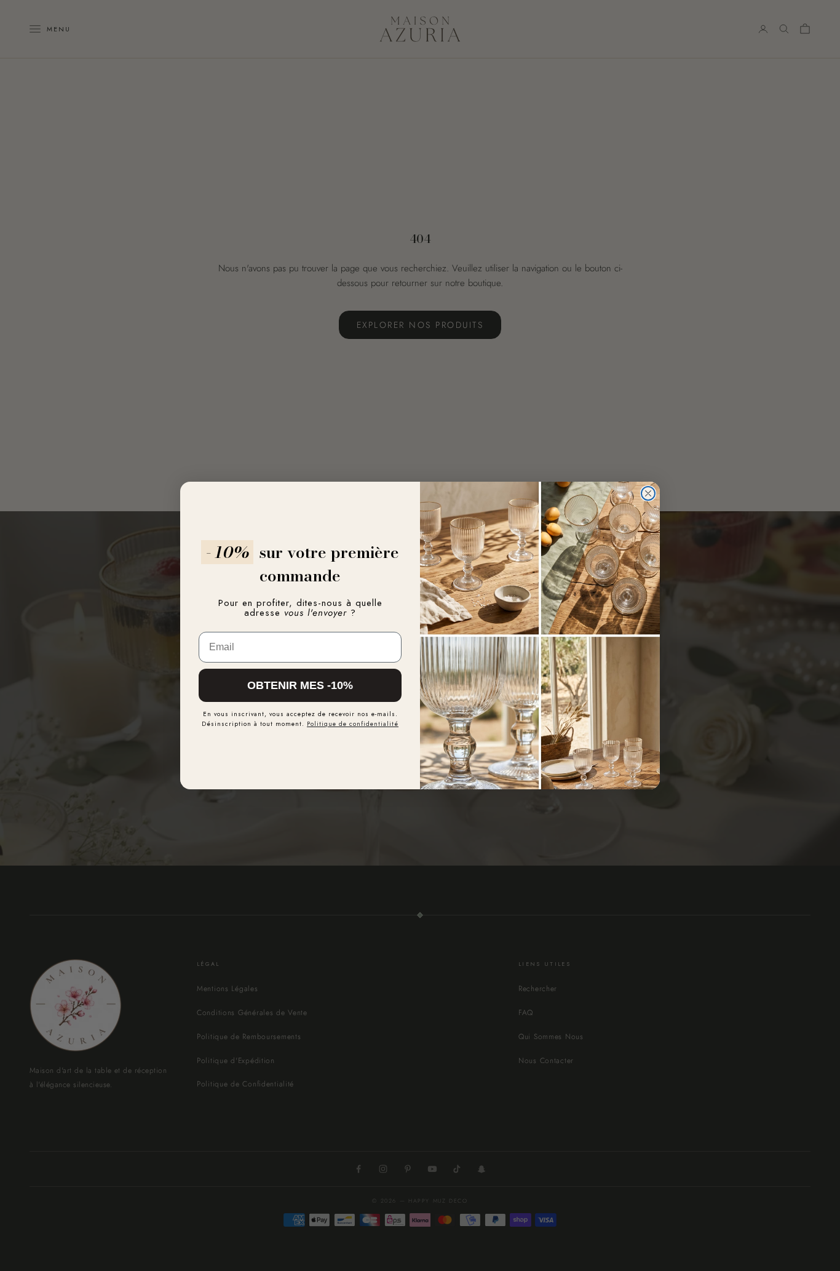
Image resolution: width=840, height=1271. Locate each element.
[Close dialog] (648, 493)
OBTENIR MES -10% (300, 685)
